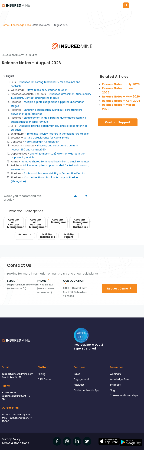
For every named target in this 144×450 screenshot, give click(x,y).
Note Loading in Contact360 (42, 141)
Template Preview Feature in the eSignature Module (58, 134)
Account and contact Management (37, 223)
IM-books (115, 384)
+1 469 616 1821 (10, 392)
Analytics (79, 384)
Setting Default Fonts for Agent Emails (46, 137)
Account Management (59, 221)
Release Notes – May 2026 (121, 97)
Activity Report (68, 236)
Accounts (24, 234)
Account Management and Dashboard (81, 223)
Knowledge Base (119, 379)
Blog (112, 390)
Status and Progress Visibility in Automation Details (54, 173)
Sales (77, 374)
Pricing (41, 374)
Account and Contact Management (15, 223)
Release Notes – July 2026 (121, 84)
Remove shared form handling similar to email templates (56, 161)
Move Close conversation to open (47, 90)
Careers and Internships (124, 395)
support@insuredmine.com (17, 374)
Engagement (81, 379)
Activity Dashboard (47, 236)
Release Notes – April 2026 (121, 101)
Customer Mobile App (87, 390)
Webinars (115, 374)
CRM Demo (44, 379)
